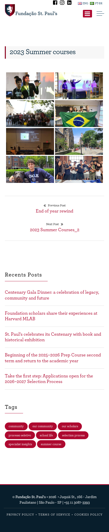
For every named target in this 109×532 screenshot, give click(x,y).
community (16, 426)
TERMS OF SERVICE (54, 514)
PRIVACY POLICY (20, 514)
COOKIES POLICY (88, 514)
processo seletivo (20, 435)
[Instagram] (62, 3)
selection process (73, 435)
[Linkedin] (69, 3)
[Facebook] (55, 3)
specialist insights (20, 444)
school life (46, 435)
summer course (51, 444)
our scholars (70, 426)
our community (42, 426)
